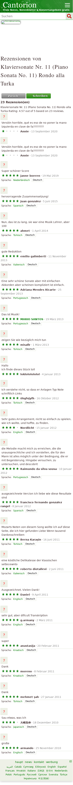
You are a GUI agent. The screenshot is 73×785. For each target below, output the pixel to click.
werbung (52, 762)
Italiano (31, 770)
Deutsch (37, 180)
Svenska (53, 774)
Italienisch (19, 264)
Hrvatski (21, 770)
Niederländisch (21, 180)
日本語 (41, 770)
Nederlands (61, 770)
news (28, 762)
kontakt (39, 762)
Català (18, 767)
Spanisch (18, 205)
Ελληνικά (40, 767)
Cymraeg (28, 767)
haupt (19, 762)
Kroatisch (18, 650)
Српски (42, 774)
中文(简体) (43, 778)
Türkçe (63, 774)
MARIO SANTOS (31, 319)
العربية (10, 767)
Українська (30, 778)
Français (10, 770)
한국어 (49, 770)
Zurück (13, 95)
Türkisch (17, 235)
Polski (9, 774)
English (52, 767)
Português (19, 774)
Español (62, 767)
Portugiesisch (20, 298)
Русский (31, 774)
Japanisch (18, 727)
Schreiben (40, 95)
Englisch (18, 432)
